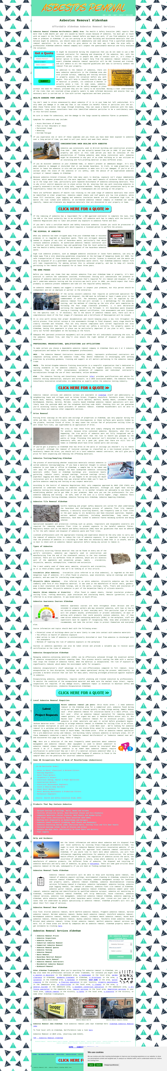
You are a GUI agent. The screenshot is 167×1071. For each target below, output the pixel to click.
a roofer (80, 992)
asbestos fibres (108, 116)
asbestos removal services (117, 921)
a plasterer (109, 992)
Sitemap (34, 1054)
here (60, 926)
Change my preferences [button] (111, 1065)
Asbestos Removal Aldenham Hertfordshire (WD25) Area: (59, 31)
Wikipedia (94, 864)
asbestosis (38, 109)
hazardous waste (74, 240)
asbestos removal (62, 46)
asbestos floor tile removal (119, 508)
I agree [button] (91, 1065)
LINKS (109, 15)
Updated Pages (60, 1054)
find (40, 912)
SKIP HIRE (93, 980)
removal (48, 173)
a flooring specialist (69, 982)
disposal (112, 337)
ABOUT (115, 15)
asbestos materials (114, 193)
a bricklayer (95, 977)
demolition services (117, 989)
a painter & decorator (43, 975)
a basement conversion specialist (88, 987)
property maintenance (108, 982)
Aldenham (102, 395)
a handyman (70, 980)
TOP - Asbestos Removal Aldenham (48, 1038)
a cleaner (97, 984)
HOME (104, 15)
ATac (92, 376)
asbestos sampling (122, 896)
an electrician (64, 984)
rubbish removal (52, 992)
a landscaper (85, 975)
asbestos (52, 227)
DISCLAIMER (129, 15)
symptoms (76, 137)
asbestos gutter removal (60, 889)
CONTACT (121, 15)
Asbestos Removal (83, 1054)
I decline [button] (98, 1065)
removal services (80, 989)
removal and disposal (70, 296)
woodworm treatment (66, 977)
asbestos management (70, 350)
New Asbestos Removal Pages (46, 1054)
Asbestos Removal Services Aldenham (57, 931)
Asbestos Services (71, 1054)
